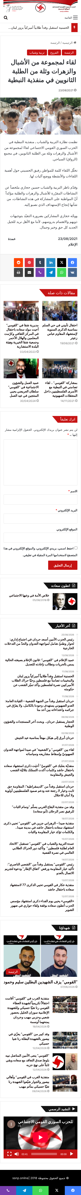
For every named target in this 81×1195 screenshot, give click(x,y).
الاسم (72, 491)
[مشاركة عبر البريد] (29, 272)
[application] (40, 1137)
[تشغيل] (71, 1154)
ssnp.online (20, 1178)
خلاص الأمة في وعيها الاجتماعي (29, 595)
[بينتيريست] (29, 262)
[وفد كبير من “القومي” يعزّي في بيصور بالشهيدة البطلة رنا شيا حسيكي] (65, 1040)
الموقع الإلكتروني (66, 529)
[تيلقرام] (50, 272)
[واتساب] (61, 272)
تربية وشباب (37, 52)
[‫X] (61, 262)
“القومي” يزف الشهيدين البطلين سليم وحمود (40, 982)
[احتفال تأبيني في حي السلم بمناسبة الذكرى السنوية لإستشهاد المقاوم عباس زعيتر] (59, 311)
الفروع (54, 52)
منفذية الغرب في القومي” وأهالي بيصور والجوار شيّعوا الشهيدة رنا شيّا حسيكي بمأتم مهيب (27, 1081)
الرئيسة (55, 42)
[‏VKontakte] (72, 272)
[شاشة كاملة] (9, 1154)
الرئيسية (68, 42)
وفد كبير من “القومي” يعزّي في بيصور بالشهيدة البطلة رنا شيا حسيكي (29, 1038)
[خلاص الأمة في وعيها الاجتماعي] (65, 601)
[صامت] (16, 1154)
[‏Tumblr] (40, 262)
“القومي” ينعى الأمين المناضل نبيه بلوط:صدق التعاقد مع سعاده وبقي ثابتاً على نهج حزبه (27, 1060)
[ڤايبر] (40, 272)
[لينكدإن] (50, 262)
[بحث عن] (5, 17)
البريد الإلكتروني (66, 510)
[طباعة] (18, 272)
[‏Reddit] (18, 262)
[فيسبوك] (72, 262)
